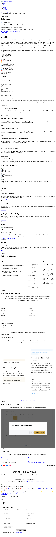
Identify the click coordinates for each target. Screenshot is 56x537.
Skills (4, 8)
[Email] (6, 32)
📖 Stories (3, 488)
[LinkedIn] (1, 32)
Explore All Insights (35, 393)
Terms (21, 532)
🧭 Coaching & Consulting (6, 492)
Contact (5, 9)
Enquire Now (5, 250)
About (4, 3)
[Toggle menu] (10, 12)
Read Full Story (6, 383)
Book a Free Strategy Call (14, 31)
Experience (5, 4)
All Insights (32, 400)
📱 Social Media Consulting (9, 490)
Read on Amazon (4, 238)
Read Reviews (11, 238)
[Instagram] (4, 32)
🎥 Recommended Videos (37, 488)
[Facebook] (3, 32)
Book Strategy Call (6, 12)
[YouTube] (2, 32)
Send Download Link (22, 530)
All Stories (25, 400)
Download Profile (51, 465)
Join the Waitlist (31, 479)
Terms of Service (39, 481)
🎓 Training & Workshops (18, 492)
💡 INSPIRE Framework (46, 492)
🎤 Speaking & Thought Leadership (32, 492)
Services (5, 6)
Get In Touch (5, 31)
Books (4, 7)
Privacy (17, 532)
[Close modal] (4, 502)
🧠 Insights (7, 488)
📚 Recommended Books (25, 488)
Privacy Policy (30, 481)
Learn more (3, 199)
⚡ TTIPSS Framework (14, 493)
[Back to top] (2, 499)
